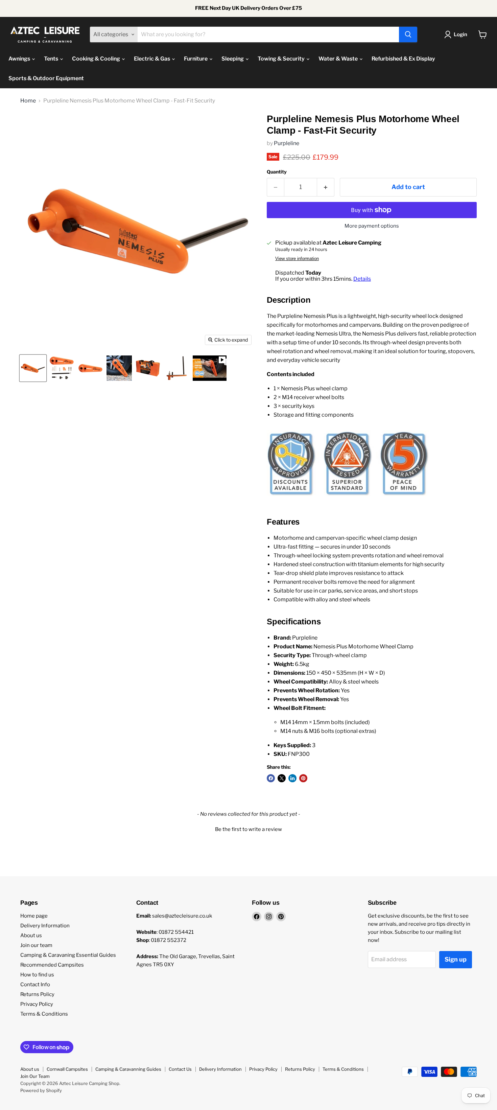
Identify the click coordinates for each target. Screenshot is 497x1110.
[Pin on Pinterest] (303, 778)
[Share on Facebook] (271, 778)
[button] (248, 828)
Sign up (456, 959)
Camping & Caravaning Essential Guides (68, 955)
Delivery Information (45, 926)
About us (31, 935)
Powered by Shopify (41, 1090)
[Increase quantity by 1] (325, 187)
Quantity (277, 172)
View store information (297, 258)
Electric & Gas (152, 58)
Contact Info (35, 984)
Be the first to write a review (248, 829)
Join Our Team (35, 1076)
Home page (34, 916)
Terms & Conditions (44, 1014)
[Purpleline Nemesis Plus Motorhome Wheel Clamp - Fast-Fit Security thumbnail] (90, 368)
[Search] (408, 34)
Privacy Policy (36, 1004)
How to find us (37, 975)
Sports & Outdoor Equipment (46, 78)
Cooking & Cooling (96, 58)
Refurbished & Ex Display (403, 58)
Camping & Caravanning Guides (128, 1069)
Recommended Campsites (52, 965)
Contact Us (180, 1069)
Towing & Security (282, 58)
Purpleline (286, 143)
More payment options (372, 226)
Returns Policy (37, 994)
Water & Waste (338, 58)
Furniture (196, 58)
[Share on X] (282, 778)
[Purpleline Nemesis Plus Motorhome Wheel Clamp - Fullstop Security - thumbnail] (33, 368)
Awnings (19, 58)
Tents (51, 58)
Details (362, 279)
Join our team (36, 945)
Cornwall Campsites (67, 1069)
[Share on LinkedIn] (292, 778)
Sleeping (233, 58)
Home (28, 101)
